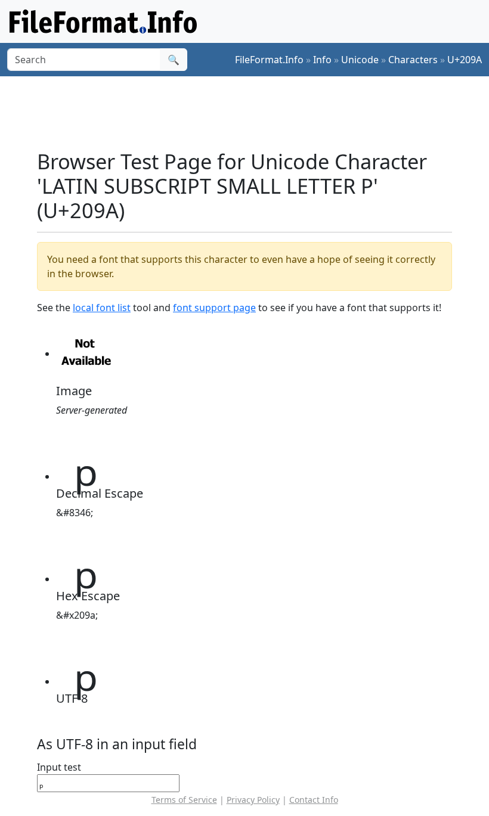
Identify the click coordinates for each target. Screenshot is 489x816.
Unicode (360, 59)
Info (322, 59)
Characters (413, 59)
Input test (59, 767)
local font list (102, 307)
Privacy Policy (253, 799)
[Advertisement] (254, 112)
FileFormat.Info (269, 59)
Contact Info (313, 799)
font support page (214, 307)
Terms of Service (184, 799)
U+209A (464, 59)
